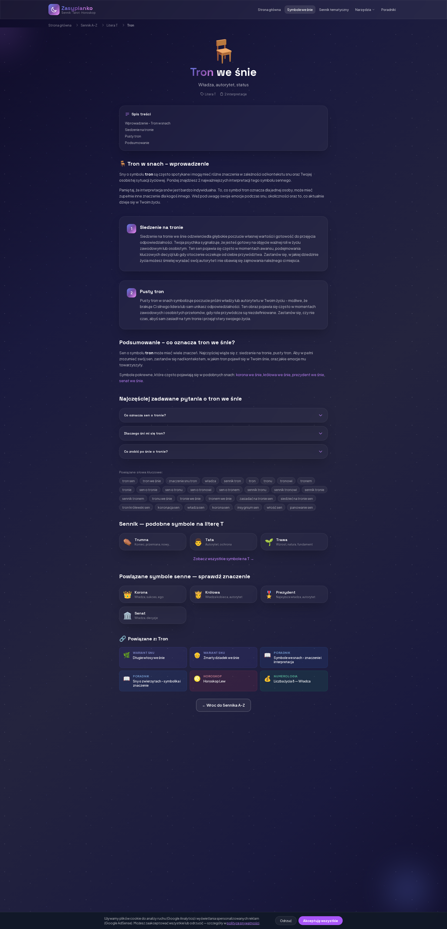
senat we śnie (131, 380)
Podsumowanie (137, 142)
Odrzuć (286, 921)
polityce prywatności (243, 923)
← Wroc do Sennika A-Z (223, 705)
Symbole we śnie (300, 9)
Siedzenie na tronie (139, 129)
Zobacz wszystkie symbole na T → (223, 558)
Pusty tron (133, 136)
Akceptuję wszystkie (320, 921)
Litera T (112, 25)
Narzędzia (363, 9)
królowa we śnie (277, 374)
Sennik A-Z (89, 25)
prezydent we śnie (308, 374)
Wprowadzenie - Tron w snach (147, 123)
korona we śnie (249, 374)
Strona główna (269, 9)
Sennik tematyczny (334, 9)
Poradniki (388, 9)
